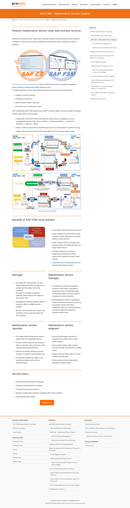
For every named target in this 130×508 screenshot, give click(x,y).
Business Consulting (19, 428)
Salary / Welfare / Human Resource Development (100, 428)
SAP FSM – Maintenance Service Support (103, 39)
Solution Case (17, 457)
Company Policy (18, 445)
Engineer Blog (17, 461)
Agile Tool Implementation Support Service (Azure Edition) (102, 71)
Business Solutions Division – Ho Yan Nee (99, 436)
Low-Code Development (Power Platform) (102, 76)
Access (15, 449)
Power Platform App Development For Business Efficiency (102, 81)
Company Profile (18, 441)
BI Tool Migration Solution (98, 62)
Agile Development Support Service (101, 66)
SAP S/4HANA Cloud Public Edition (101, 35)
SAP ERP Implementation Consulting (101, 31)
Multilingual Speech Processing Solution (102, 51)
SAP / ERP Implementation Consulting (24, 424)
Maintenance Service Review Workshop (104, 47)
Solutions (92, 28)
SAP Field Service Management (102, 43)
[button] (47, 402)
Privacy (15, 453)
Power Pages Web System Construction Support (103, 94)
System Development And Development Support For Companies (102, 57)
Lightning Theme (64, 503)
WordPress (54, 503)
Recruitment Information (92, 424)
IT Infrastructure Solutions (97, 99)
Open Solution (17, 432)
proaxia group (89, 445)
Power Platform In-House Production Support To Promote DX (102, 87)
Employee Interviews (91, 432)
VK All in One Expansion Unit (77, 503)
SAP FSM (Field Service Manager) (24, 84)
